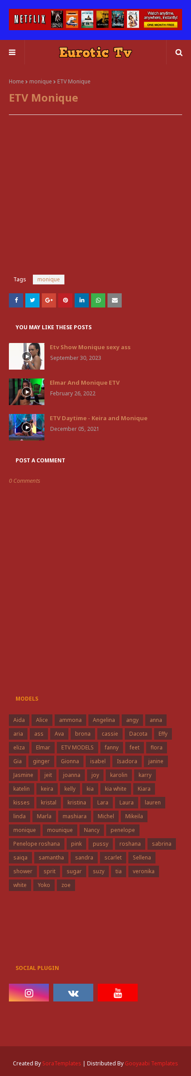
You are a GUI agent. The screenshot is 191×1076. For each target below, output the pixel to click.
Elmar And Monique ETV (84, 382)
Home (16, 81)
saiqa (20, 857)
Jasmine (23, 775)
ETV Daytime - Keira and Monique (98, 418)
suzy (98, 871)
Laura (126, 802)
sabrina (161, 843)
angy (132, 720)
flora (157, 747)
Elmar (43, 747)
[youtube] (118, 992)
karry (145, 775)
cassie (110, 733)
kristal (48, 802)
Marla (44, 816)
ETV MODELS (77, 747)
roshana (130, 843)
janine (155, 761)
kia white (116, 788)
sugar (74, 871)
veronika (144, 871)
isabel (98, 761)
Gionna (70, 761)
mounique (60, 830)
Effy (163, 733)
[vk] (73, 992)
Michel (106, 816)
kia (90, 788)
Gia (17, 761)
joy (95, 775)
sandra (84, 857)
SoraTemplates (61, 1063)
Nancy (91, 830)
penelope (123, 830)
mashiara (75, 816)
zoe (66, 885)
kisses (21, 802)
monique (40, 81)
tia (118, 871)
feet (134, 747)
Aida (19, 720)
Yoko (44, 885)
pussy (100, 843)
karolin (118, 775)
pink (76, 843)
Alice (42, 720)
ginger (41, 761)
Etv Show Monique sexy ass (90, 347)
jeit (48, 775)
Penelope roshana (36, 843)
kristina (77, 802)
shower (22, 871)
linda (19, 816)
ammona (70, 720)
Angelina (104, 720)
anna (156, 720)
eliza (19, 747)
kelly (70, 788)
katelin (21, 788)
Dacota (138, 733)
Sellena (142, 857)
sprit (50, 871)
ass (39, 733)
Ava (59, 733)
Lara (102, 802)
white (20, 885)
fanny (112, 747)
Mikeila (134, 816)
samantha (51, 857)
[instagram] (29, 992)
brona (83, 733)
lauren (153, 802)
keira (47, 788)
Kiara (144, 788)
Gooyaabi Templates (151, 1063)
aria (18, 733)
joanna (71, 775)
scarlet (113, 857)
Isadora (127, 761)
